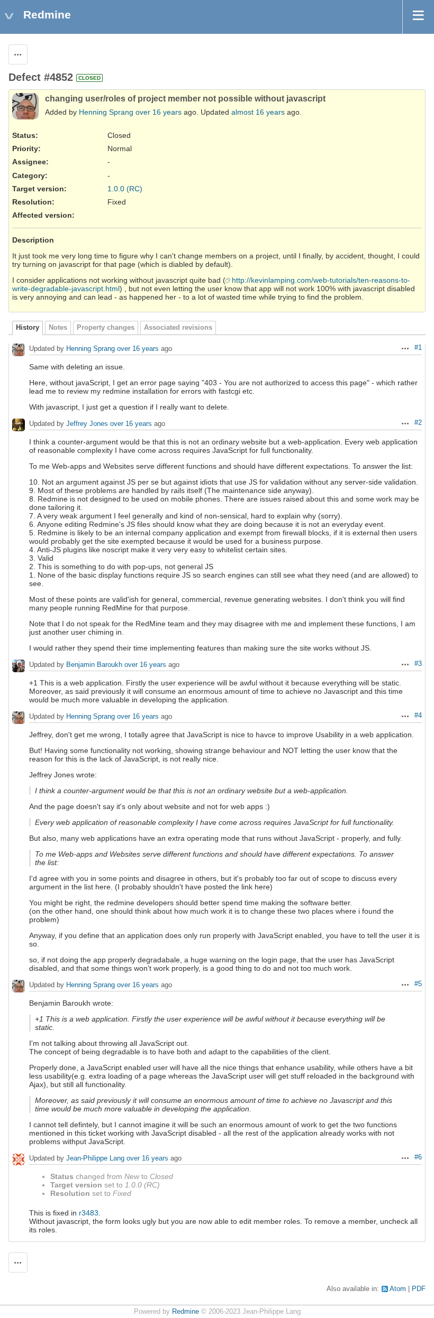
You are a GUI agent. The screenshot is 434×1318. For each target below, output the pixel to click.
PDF (419, 1289)
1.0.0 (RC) (124, 188)
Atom (398, 1289)
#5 (418, 984)
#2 (418, 422)
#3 (418, 663)
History (27, 327)
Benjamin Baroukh (94, 665)
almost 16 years (258, 112)
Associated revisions (178, 327)
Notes (58, 327)
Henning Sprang (106, 112)
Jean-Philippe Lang (95, 1159)
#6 (418, 1157)
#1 (418, 347)
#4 (418, 715)
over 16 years (158, 112)
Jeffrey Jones (87, 424)
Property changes (105, 327)
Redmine (185, 1311)
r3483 (88, 1213)
